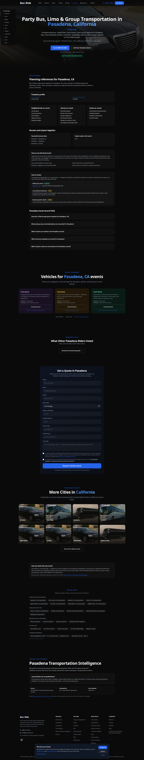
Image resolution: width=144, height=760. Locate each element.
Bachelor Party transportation (75, 611)
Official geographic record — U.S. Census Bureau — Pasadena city (48, 636)
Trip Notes (45, 441)
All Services (59, 720)
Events (60, 3)
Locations (74, 3)
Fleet (53, 3)
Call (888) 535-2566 (61, 48)
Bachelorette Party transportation (95, 611)
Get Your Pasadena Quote (82, 48)
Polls (74, 737)
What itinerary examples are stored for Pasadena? (48, 239)
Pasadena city (36, 186)
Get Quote (119, 3)
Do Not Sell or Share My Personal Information (115, 732)
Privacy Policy (72, 456)
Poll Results (76, 740)
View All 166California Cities (72, 549)
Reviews (111, 725)
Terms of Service (62, 456)
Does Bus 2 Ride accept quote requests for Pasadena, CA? (50, 216)
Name (45, 379)
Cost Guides (94, 720)
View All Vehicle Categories (63, 731)
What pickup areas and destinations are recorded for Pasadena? (52, 224)
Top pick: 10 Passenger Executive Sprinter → (108, 310)
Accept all (103, 747)
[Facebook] (21, 740)
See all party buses (35, 307)
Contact (92, 3)
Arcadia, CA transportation (58, 604)
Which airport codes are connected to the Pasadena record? (51, 246)
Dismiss (103, 755)
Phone (45, 395)
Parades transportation (57, 611)
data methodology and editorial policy (42, 696)
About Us (111, 720)
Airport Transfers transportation (39, 611)
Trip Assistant (77, 734)
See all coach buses (108, 307)
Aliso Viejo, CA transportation (57, 600)
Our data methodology (77, 629)
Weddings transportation (37, 614)
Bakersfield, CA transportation (76, 604)
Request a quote (90, 629)
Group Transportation (79, 720)
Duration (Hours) (48, 418)
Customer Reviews (96, 731)
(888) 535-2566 (26, 730)
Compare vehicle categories (77, 621)
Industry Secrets (95, 728)
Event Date (46, 402)
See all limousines (72, 307)
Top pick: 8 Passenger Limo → (72, 310)
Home (40, 3)
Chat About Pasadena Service (73, 56)
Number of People (48, 410)
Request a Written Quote (72, 466)
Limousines (59, 725)
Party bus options (35, 621)
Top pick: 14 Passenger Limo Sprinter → (36, 310)
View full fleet (59, 317)
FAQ (74, 728)
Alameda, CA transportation (38, 600)
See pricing (69, 317)
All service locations (49, 629)
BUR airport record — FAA (79, 636)
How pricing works (63, 629)
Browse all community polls (71, 351)
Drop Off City (47, 433)
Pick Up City (46, 426)
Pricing (67, 3)
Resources (83, 3)
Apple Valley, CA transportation (39, 604)
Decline (103, 751)
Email (45, 387)
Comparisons (94, 722)
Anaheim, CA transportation (75, 600)
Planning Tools (77, 731)
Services (46, 3)
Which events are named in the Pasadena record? (47, 231)
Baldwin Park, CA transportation (97, 604)
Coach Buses (59, 728)
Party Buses (59, 722)
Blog (92, 734)
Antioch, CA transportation (93, 600)
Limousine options (48, 621)
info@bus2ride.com (27, 733)
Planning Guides (95, 725)
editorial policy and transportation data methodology (75, 575)
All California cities (35, 629)
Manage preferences (41, 754)
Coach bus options (61, 621)
